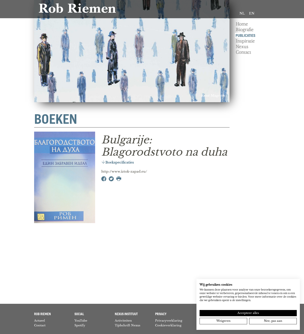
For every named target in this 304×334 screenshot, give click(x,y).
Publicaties (245, 35)
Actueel (39, 320)
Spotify (79, 325)
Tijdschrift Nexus (127, 325)
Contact (243, 52)
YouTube (80, 320)
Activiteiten (123, 320)
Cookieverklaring (168, 325)
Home (242, 24)
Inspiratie (245, 41)
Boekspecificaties (119, 162)
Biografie (245, 29)
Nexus (242, 46)
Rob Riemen (77, 10)
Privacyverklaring (168, 320)
